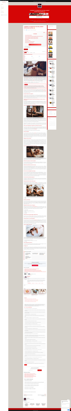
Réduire (44, 32)
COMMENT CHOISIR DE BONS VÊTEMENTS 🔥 (32, 404)
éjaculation (37, 21)
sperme (44, 21)
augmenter (27, 78)
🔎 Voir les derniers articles (35, 265)
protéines (36, 182)
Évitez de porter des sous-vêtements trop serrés (29, 41)
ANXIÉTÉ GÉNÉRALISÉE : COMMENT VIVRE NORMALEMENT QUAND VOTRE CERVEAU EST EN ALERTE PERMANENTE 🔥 (35, 271)
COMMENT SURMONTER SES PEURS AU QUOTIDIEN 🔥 (26, 404)
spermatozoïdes (41, 21)
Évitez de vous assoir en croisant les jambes (29, 42)
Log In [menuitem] (1, 0)
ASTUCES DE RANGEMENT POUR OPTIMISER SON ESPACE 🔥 (30, 301)
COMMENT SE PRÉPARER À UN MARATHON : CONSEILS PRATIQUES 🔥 (31, 300)
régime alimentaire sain (35, 206)
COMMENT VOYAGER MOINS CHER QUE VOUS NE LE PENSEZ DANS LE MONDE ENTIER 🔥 (32, 270)
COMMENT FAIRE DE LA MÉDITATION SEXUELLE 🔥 (43, 404)
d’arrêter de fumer (36, 219)
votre (45, 21)
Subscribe (39, 370)
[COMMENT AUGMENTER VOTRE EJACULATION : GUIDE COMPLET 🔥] (27, 291)
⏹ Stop (34, 52)
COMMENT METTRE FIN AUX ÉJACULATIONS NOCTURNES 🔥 (34, 294)
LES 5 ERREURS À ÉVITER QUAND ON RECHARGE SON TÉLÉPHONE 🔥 (28, 254)
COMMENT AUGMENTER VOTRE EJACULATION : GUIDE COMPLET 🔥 (27, 293)
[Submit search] (6, 15)
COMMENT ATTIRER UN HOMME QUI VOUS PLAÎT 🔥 (38, 404)
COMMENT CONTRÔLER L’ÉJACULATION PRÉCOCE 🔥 (41, 293)
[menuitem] (0, 0)
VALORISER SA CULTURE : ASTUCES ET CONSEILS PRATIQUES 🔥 (30, 269)
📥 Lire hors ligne (26, 49)
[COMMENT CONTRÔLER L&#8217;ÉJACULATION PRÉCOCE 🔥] (42, 291)
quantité (39, 21)
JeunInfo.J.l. (39, 8)
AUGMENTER (34, 21)
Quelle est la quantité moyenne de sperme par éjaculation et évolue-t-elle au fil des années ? (34, 36)
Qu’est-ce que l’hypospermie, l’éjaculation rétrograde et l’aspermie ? (31, 37)
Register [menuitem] (3, 0)
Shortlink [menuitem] (5, 0)
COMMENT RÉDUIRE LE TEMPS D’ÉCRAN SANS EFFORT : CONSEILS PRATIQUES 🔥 (42, 254)
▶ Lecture (25, 52)
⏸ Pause (28, 52)
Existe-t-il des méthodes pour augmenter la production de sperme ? (31, 38)
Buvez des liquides (27, 39)
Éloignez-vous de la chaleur (27, 40)
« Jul (48, 128)
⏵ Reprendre (31, 52)
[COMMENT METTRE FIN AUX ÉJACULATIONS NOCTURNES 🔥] (34, 291)
